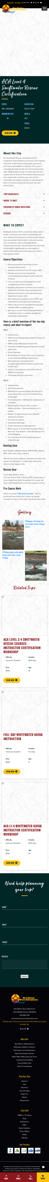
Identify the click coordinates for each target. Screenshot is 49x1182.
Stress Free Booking (24, 1066)
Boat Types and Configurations (24, 1050)
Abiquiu (24, 1097)
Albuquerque (24, 1100)
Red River (24, 1088)
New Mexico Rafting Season (24, 1044)
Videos (24, 1135)
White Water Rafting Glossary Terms (24, 1057)
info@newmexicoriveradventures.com (24, 1018)
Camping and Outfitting (24, 1060)
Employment (24, 1122)
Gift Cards (18, 2)
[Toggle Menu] (44, 8)
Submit (25, 976)
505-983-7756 (25, 2)
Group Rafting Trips (24, 1063)
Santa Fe (24, 1081)
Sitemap (24, 1138)
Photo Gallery (24, 1131)
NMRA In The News (24, 1115)
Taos (24, 1084)
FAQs (24, 1125)
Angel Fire (24, 1094)
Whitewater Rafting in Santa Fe (24, 1047)
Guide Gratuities (24, 1128)
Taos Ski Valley (24, 1091)
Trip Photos (10, 2)
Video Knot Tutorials (25, 494)
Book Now (8, 133)
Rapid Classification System (24, 1053)
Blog (24, 1118)
